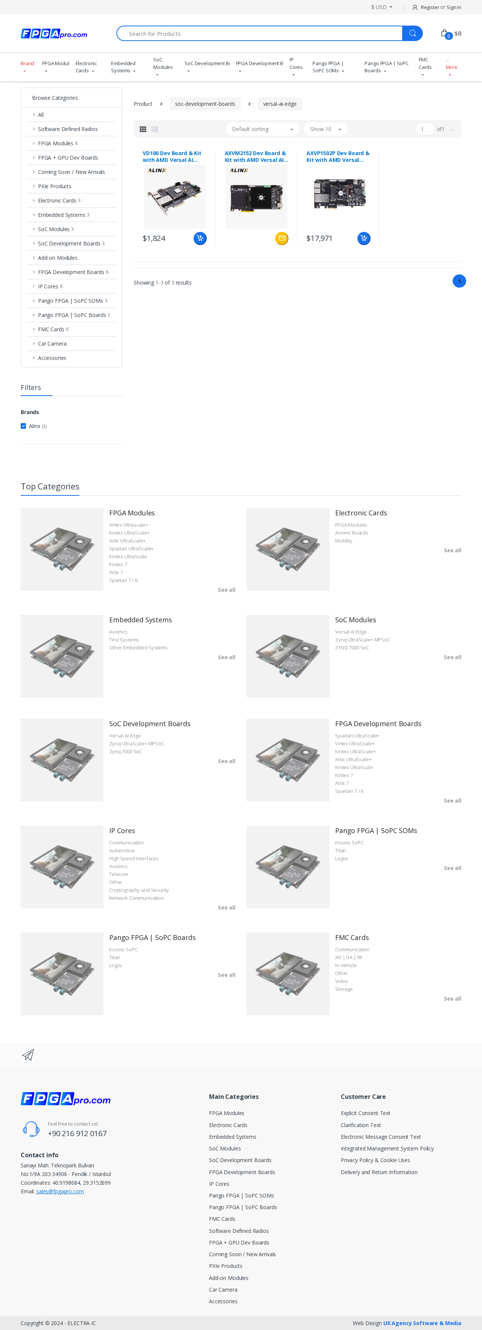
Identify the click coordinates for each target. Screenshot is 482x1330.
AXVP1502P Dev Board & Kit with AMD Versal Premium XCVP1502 (338, 156)
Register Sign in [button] (440, 7)
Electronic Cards (86, 67)
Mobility (343, 540)
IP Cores (296, 63)
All (41, 114)
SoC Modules (163, 63)
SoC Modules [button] (56, 229)
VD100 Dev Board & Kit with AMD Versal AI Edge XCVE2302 (172, 156)
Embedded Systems (123, 67)
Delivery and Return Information (379, 1172)
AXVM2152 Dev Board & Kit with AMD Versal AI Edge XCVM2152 (255, 156)
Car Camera (223, 1289)
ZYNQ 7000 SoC (352, 647)
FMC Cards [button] (53, 329)
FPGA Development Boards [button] (73, 272)
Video (341, 981)
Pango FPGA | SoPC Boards (387, 67)
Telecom (118, 874)
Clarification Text (361, 1125)
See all (226, 589)
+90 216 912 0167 (77, 1133)
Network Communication (136, 897)
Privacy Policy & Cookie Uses (375, 1160)
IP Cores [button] (50, 286)
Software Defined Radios (239, 1230)
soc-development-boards (205, 103)
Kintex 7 (118, 564)
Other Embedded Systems (138, 647)
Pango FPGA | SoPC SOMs (328, 67)
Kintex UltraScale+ (129, 532)
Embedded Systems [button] (64, 214)
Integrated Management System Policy (387, 1148)
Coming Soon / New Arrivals (242, 1254)
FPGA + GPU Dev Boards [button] (68, 157)
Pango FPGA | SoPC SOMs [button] (72, 300)
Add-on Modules (229, 1277)
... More (452, 63)
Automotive (122, 850)
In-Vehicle (346, 965)
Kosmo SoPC (349, 842)
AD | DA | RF (348, 957)
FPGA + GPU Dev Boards (239, 1242)
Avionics (118, 631)
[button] (381, 7)
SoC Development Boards (207, 63)
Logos (341, 858)
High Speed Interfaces (134, 858)
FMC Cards (425, 63)
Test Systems (124, 639)
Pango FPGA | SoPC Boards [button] (74, 314)
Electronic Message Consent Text (381, 1136)
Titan (340, 850)
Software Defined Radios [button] (68, 129)
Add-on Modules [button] (58, 257)
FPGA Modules (56, 63)
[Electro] (54, 33)
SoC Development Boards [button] (71, 243)
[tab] (143, 129)
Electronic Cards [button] (59, 200)
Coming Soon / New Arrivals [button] (71, 171)
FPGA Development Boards (260, 63)
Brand (27, 63)
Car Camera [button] (52, 343)
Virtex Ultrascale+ (128, 524)
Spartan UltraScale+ (131, 548)
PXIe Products (226, 1265)
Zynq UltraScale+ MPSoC (362, 639)
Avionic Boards (351, 532)
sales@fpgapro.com (60, 1191)
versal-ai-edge (280, 103)
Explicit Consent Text (365, 1113)
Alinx (38, 426)
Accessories (223, 1301)
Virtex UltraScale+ (354, 743)
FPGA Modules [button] (58, 143)
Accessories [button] (52, 357)
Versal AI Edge (351, 631)
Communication (126, 842)
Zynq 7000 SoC (125, 751)
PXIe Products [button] (55, 186)
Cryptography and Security (139, 890)
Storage (344, 989)
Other (115, 882)
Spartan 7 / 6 (123, 580)
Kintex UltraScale (128, 556)
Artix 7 (116, 572)
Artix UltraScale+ (127, 540)
